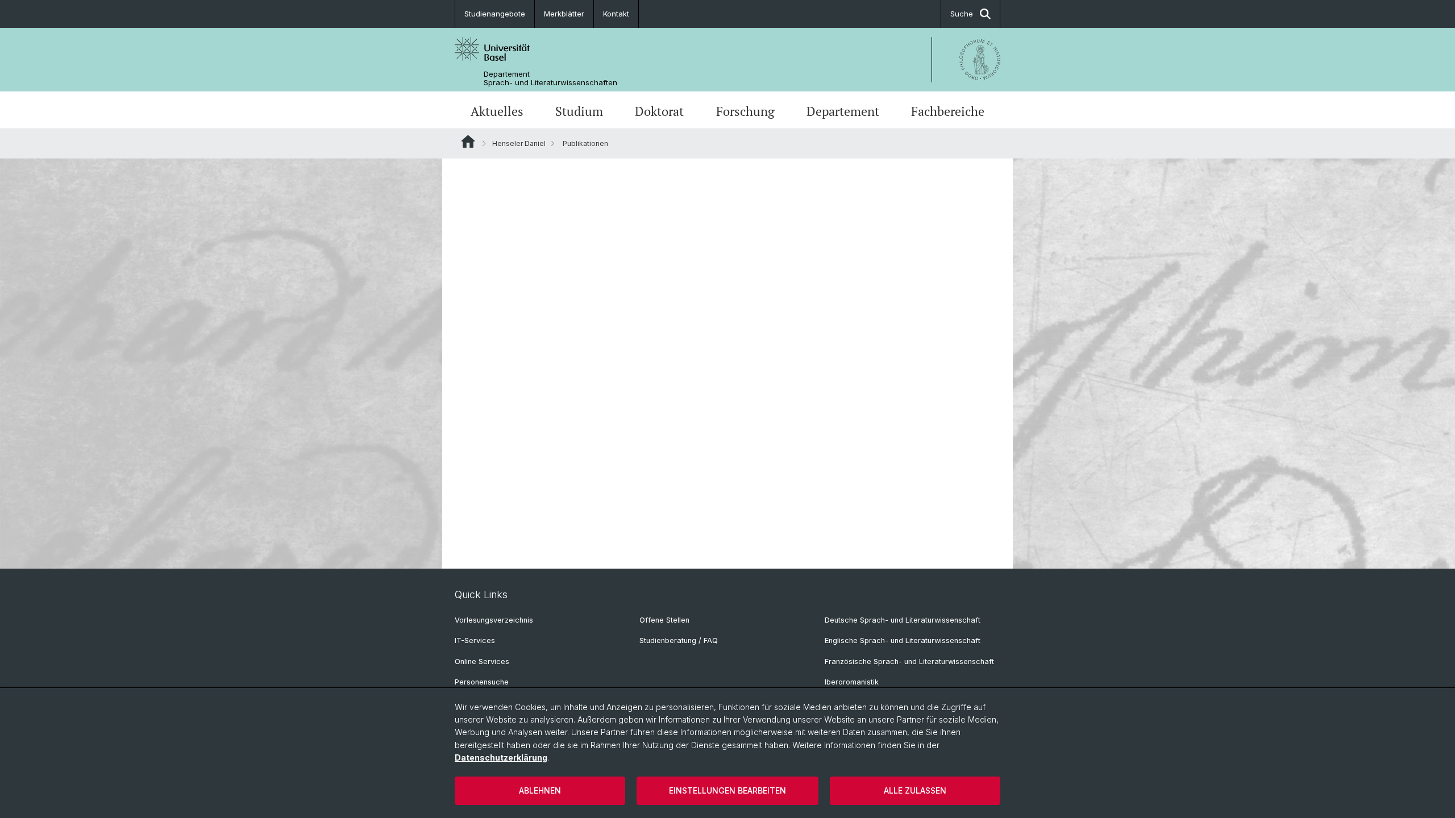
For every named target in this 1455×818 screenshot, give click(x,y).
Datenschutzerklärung (501, 757)
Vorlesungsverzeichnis (494, 620)
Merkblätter (564, 13)
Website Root (468, 141)
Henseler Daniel (519, 143)
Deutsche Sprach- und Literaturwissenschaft (902, 620)
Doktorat (659, 111)
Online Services (482, 661)
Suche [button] (961, 13)
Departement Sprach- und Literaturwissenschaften (550, 78)
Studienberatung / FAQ (678, 640)
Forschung (745, 111)
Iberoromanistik (852, 682)
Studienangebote (494, 13)
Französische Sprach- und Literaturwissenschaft (909, 661)
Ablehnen (540, 790)
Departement (843, 111)
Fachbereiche (947, 111)
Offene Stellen (664, 620)
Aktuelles (497, 111)
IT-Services (475, 640)
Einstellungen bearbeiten (727, 790)
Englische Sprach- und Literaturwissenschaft (902, 640)
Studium (579, 111)
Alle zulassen (915, 790)
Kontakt (616, 13)
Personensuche (482, 682)
